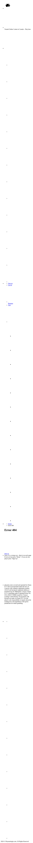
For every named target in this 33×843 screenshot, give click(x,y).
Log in (10, 285)
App (9, 305)
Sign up (10, 283)
